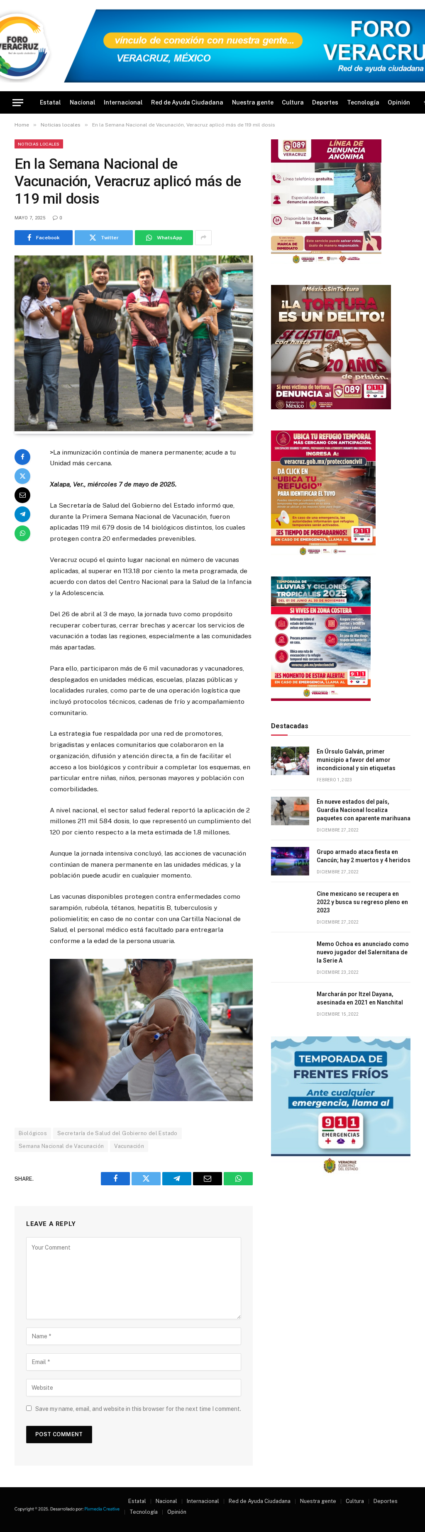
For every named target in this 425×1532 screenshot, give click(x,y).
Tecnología (363, 102)
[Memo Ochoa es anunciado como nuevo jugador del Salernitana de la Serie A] (290, 953)
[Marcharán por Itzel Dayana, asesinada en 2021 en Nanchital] (290, 1003)
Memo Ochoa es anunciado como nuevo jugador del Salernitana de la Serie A (363, 952)
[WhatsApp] (22, 533)
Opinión (399, 102)
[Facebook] (22, 457)
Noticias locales (39, 143)
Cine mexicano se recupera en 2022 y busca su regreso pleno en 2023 (362, 902)
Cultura (293, 102)
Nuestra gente (253, 102)
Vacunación (129, 1146)
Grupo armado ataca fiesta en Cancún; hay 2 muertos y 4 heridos (363, 856)
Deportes (325, 102)
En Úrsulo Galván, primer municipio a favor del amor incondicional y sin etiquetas (356, 759)
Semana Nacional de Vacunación (61, 1146)
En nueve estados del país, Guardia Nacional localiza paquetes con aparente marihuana (363, 810)
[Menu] (17, 102)
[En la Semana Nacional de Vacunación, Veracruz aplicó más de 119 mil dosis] (134, 429)
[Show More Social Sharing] (203, 237)
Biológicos (33, 1133)
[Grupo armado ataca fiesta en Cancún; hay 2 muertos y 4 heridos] (290, 861)
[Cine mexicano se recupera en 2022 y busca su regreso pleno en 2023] (290, 903)
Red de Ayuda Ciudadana (187, 102)
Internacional (123, 102)
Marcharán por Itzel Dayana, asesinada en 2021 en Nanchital (360, 998)
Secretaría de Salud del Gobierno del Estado (117, 1133)
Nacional (82, 102)
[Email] (22, 495)
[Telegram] (22, 514)
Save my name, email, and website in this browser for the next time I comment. (138, 1409)
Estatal (50, 102)
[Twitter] (22, 476)
